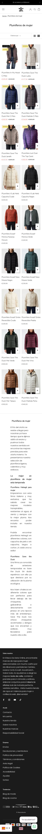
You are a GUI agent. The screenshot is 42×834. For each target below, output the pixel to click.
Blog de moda (9, 794)
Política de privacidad (13, 755)
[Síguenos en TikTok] (20, 699)
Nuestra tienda (9, 720)
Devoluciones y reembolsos (15, 751)
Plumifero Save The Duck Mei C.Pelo (10, 114)
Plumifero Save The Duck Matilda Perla (30, 399)
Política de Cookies (11, 767)
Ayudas (6, 776)
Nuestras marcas (10, 729)
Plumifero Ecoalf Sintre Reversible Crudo (11, 319)
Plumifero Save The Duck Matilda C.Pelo (30, 114)
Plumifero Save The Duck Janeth (10, 155)
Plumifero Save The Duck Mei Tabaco (10, 399)
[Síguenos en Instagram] (9, 699)
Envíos (6, 747)
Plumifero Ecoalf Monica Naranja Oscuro (8, 237)
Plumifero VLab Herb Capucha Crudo (10, 195)
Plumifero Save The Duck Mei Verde (10, 359)
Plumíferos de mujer (15, 16)
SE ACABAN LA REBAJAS (21, 2)
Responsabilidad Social (13, 733)
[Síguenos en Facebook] (3, 699)
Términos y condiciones (13, 759)
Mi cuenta (7, 716)
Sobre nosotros (10, 724)
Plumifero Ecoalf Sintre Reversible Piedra (31, 319)
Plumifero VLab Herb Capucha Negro (30, 195)
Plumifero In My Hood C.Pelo (11, 74)
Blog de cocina (10, 798)
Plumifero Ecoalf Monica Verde (28, 235)
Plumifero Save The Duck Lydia (30, 74)
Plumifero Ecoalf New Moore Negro (10, 278)
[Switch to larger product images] (35, 35)
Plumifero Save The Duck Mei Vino (30, 359)
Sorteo (6, 780)
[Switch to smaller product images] (39, 35)
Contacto (7, 712)
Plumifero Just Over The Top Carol (30, 155)
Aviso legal (7, 763)
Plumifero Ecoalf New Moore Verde (30, 278)
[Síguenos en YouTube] (15, 699)
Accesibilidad (9, 771)
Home (4, 16)
